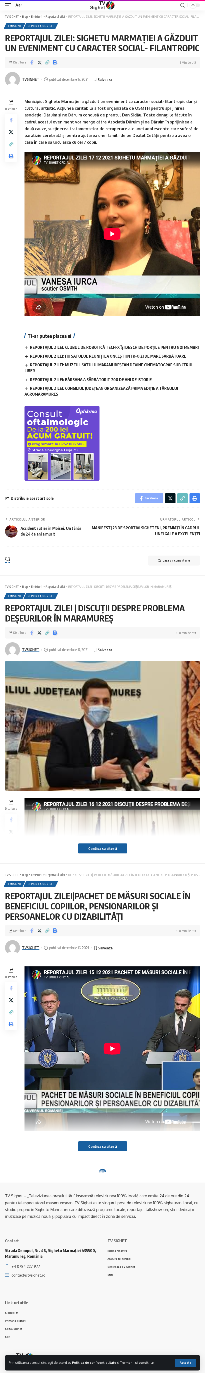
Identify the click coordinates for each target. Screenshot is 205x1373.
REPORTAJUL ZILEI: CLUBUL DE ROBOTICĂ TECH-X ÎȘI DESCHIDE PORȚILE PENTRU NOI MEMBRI (114, 347)
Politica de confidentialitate (94, 1363)
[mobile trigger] (9, 5)
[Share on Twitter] (39, 62)
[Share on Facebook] (31, 62)
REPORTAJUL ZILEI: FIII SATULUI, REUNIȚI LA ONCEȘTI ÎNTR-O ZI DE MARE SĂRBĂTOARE (108, 356)
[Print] (54, 62)
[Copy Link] (47, 62)
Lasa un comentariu (176, 560)
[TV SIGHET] (102, 5)
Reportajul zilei (41, 25)
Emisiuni (14, 25)
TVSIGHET (30, 79)
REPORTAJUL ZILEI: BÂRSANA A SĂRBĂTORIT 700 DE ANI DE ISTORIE (91, 379)
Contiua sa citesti (102, 848)
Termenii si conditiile (137, 1363)
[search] (182, 5)
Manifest (35, 1182)
